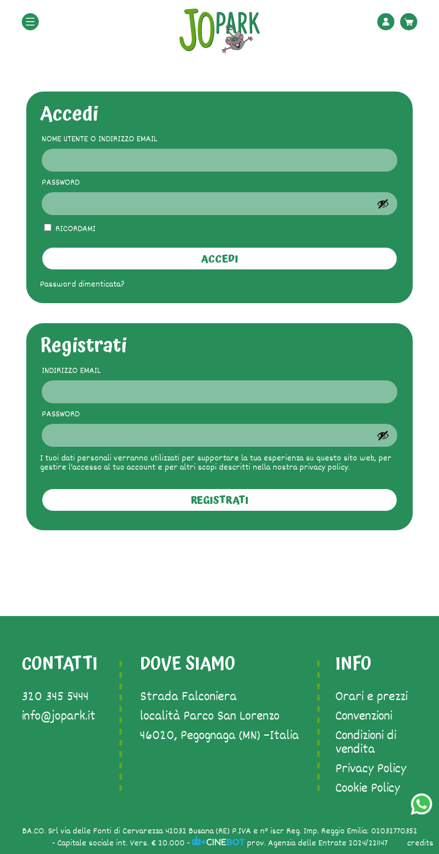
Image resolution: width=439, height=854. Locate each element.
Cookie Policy (368, 789)
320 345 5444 (55, 697)
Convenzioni (364, 717)
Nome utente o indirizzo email (118, 139)
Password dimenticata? (82, 284)
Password (80, 183)
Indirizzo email (90, 371)
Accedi (219, 259)
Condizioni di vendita (366, 743)
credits (420, 843)
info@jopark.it (58, 717)
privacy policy (324, 467)
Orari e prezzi (372, 697)
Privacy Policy (371, 769)
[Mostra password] (383, 203)
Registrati (220, 500)
